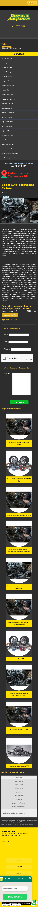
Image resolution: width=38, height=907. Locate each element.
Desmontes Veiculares (8, 99)
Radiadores (5, 140)
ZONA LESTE (19, 781)
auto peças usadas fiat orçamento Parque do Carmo (19, 624)
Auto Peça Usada (7, 58)
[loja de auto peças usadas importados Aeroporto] (19, 677)
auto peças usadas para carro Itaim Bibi (19, 480)
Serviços (19, 53)
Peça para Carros (7, 117)
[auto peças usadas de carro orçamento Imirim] (19, 713)
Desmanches (6, 90)
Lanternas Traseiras (7, 103)
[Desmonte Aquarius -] (19, 16)
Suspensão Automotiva (8, 144)
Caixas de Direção (7, 72)
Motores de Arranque (8, 112)
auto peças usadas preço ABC (19, 766)
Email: (6, 342)
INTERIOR (19, 799)
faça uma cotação (10, 315)
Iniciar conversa (15, 897)
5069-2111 (20, 26)
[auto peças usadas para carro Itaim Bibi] (19, 462)
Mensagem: (8, 373)
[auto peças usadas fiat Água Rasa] (19, 643)
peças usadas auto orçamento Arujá (19, 515)
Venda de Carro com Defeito (10, 153)
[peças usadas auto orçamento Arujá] (19, 499)
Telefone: (7, 349)
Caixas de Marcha (7, 76)
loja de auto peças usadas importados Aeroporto (19, 694)
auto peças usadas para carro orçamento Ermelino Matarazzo (19, 551)
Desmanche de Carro (8, 85)
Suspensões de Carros (8, 149)
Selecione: (19, 777)
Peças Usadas (6, 131)
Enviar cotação (19, 402)
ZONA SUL (19, 792)
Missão (19, 873)
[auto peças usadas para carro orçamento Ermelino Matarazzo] (19, 533)
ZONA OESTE (19, 788)
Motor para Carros (7, 108)
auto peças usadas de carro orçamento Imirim (19, 731)
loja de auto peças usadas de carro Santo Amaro (19, 587)
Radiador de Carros (7, 135)
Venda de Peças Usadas (9, 158)
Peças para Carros (7, 126)
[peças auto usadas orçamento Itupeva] (19, 426)
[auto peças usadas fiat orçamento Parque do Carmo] (19, 606)
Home (19, 860)
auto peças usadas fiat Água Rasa (19, 659)
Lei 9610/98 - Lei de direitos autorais (24, 824)
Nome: (6, 334)
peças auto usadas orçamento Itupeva (19, 443)
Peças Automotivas (7, 122)
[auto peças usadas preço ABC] (19, 750)
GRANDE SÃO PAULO (19, 796)
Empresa (19, 867)
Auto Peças (5, 63)
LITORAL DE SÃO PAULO (19, 803)
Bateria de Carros (7, 67)
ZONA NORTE (19, 785)
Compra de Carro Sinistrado (10, 81)
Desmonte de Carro (7, 94)
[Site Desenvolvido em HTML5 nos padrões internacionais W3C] (16, 905)
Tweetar (6, 197)
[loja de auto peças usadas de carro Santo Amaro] (19, 570)
